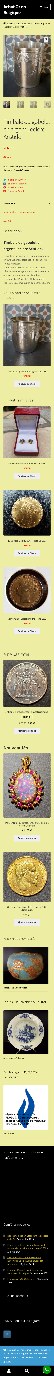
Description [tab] (9, 203)
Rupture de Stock (27, 383)
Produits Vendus (23, 23)
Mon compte (9, 1371)
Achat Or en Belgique (14, 9)
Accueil (10, 23)
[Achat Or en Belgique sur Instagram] (7, 1334)
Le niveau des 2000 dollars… (21, 1279)
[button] (46, 39)
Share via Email (16, 191)
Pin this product (16, 187)
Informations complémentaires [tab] (19, 212)
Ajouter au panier (27, 730)
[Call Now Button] (47, 1370)
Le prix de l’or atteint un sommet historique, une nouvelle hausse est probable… (25, 1261)
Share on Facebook (17, 183)
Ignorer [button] (7, 1361)
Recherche (27, 1371)
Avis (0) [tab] (7, 220)
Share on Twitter (17, 179)
